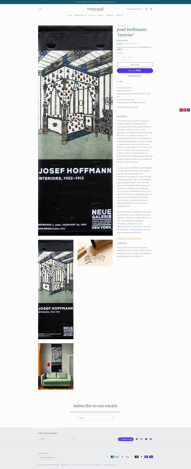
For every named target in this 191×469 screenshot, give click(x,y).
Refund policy (65, 464)
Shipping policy (96, 464)
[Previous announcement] (39, 2)
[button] (40, 9)
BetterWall (45, 464)
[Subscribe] (112, 417)
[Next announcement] (152, 2)
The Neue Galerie (123, 168)
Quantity (119, 53)
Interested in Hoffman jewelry (129, 238)
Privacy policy (75, 464)
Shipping (119, 43)
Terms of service (85, 464)
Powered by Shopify (53, 464)
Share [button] (121, 81)
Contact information (109, 464)
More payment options (135, 75)
